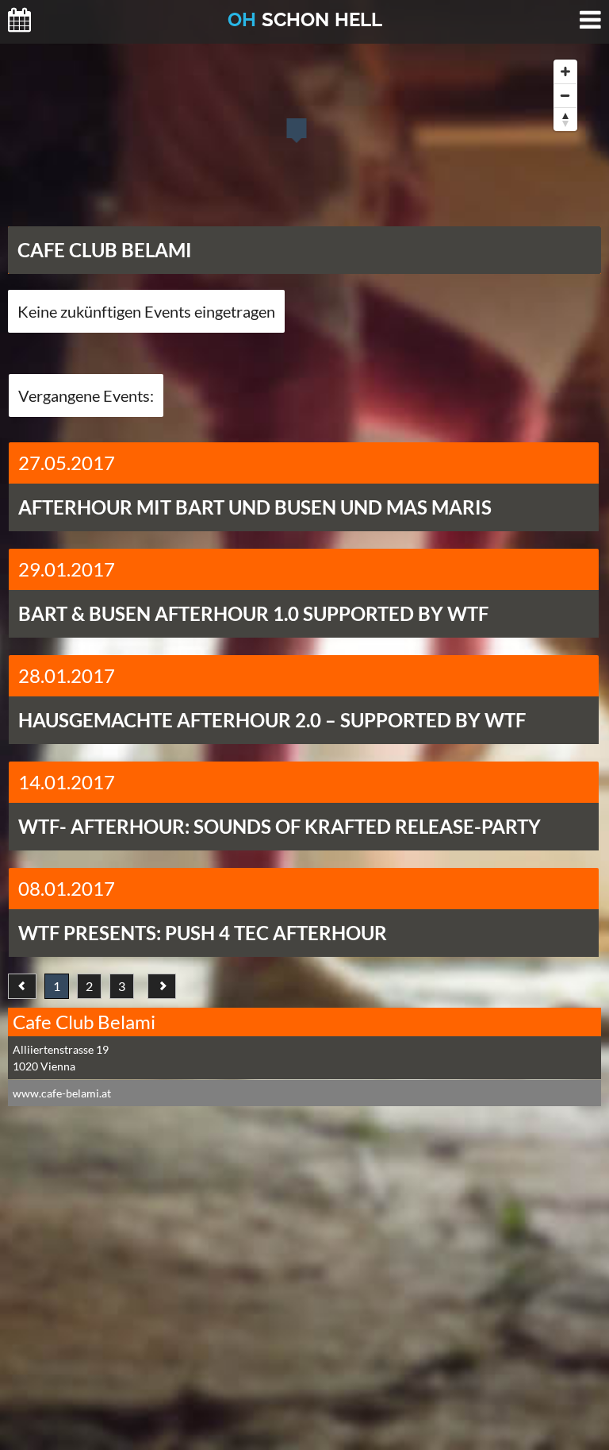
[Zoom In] (565, 71)
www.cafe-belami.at (62, 1093)
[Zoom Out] (565, 95)
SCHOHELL (305, 19)
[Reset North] (565, 119)
